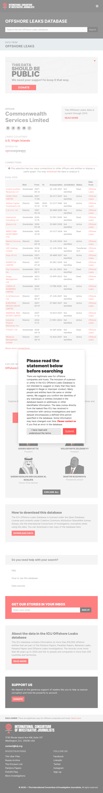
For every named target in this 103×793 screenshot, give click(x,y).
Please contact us (66, 421)
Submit (69, 431)
